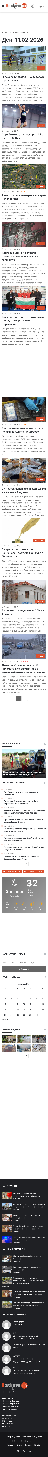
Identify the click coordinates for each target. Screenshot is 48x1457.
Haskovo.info (24, 1437)
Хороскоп (8, 1421)
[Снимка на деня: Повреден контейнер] (24, 1039)
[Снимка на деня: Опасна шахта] (39, 1048)
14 (37, 1004)
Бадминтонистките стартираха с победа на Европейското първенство (23, 320)
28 (37, 1015)
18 (18, 1009)
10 (11, 1004)
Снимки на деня (11, 1415)
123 (14, 1333)
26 (24, 1015)
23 (5, 1015)
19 (24, 1009)
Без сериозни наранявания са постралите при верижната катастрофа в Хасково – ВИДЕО (29, 1280)
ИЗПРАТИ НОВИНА (34, 871)
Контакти (38, 1445)
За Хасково (9, 1424)
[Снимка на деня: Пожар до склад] (24, 1048)
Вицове (7, 1426)
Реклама (28, 1445)
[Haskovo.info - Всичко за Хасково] (16, 6)
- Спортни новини (9, 1409)
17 (11, 1009)
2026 (14, 32)
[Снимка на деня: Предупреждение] (9, 1048)
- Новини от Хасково (10, 1401)
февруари (21, 32)
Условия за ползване (15, 1445)
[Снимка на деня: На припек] (9, 1039)
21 (37, 1009)
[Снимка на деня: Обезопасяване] (39, 1039)
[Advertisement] (24, 370)
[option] (24, 763)
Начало (6, 32)
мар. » (9, 1019)
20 (30, 1009)
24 (11, 1015)
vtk (14, 1368)
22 (43, 1009)
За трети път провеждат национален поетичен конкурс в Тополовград (22, 553)
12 (24, 1004)
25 (18, 1015)
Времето (8, 1418)
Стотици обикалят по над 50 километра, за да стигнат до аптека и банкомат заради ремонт (23, 669)
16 (5, 1009)
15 (43, 1004)
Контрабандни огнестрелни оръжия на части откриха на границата (20, 256)
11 (18, 1004)
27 (30, 1015)
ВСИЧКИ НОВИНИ (13, 871)
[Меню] (3, 7)
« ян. (4, 1019)
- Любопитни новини (10, 1406)
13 (30, 1004)
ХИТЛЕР (16, 1356)
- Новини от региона (10, 1404)
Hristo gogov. (19, 1322)
